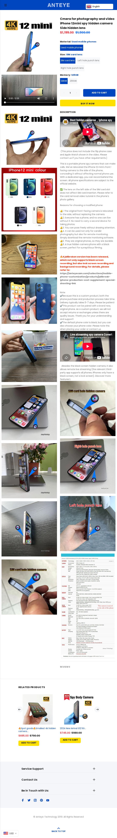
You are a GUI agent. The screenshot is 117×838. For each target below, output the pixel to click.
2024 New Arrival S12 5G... (73, 728)
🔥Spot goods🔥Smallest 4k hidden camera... (37, 730)
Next (97, 709)
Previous (20, 709)
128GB (64, 80)
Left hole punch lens (88, 60)
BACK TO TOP (59, 831)
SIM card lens (68, 60)
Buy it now (88, 103)
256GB (73, 80)
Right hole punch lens (72, 68)
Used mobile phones (71, 47)
